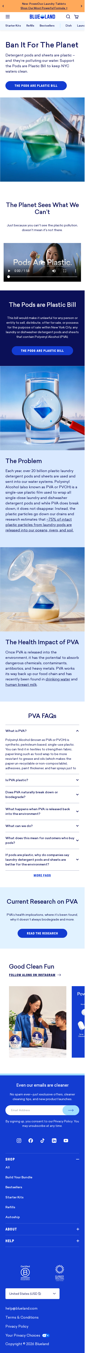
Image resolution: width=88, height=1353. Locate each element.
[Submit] (71, 1110)
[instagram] (19, 1140)
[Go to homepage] (42, 17)
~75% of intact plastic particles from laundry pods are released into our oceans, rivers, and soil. (39, 525)
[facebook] (30, 1140)
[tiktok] (42, 1140)
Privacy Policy (62, 1121)
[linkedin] (54, 1140)
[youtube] (66, 1140)
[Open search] (68, 16)
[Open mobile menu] (7, 16)
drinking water (58, 679)
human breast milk (21, 684)
